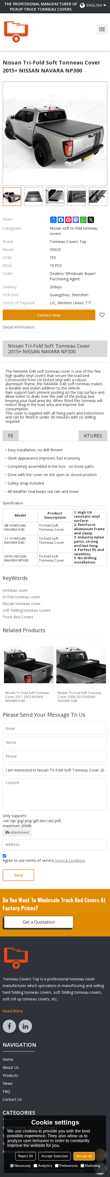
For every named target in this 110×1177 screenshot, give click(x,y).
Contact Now (49, 315)
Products (10, 1075)
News (8, 1083)
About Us (11, 1067)
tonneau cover (15, 590)
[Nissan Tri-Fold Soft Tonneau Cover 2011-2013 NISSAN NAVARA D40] (29, 664)
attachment (19, 832)
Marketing (92, 1166)
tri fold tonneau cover (21, 596)
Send (18, 875)
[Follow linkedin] (25, 1026)
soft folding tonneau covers (26, 610)
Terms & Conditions (70, 860)
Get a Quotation (39, 922)
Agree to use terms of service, (44, 860)
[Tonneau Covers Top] (16, 32)
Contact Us (12, 1099)
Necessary (22, 1166)
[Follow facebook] (9, 1026)
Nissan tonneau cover (22, 603)
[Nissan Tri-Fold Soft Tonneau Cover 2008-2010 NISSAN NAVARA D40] (81, 664)
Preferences (68, 1166)
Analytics (45, 1166)
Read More (13, 1010)
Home (8, 1059)
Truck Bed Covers (18, 616)
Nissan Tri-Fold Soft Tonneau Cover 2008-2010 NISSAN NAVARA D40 (79, 697)
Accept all (84, 1156)
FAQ (6, 1091)
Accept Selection (54, 1156)
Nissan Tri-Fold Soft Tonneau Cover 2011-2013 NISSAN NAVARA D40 (27, 697)
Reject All (25, 1156)
